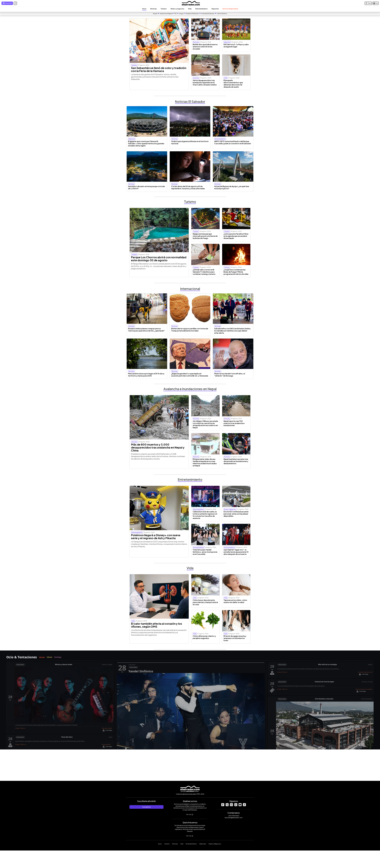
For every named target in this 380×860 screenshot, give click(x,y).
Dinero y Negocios (215, 844)
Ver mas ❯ (189, 814)
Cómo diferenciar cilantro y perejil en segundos (204, 637)
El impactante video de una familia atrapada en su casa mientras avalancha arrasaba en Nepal (205, 462)
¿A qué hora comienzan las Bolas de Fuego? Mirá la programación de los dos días (236, 272)
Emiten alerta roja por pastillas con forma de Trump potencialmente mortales (189, 329)
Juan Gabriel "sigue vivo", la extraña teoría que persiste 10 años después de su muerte (236, 552)
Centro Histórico (222, 13)
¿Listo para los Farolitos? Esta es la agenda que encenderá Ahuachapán (236, 236)
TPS (175, 13)
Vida (189, 9)
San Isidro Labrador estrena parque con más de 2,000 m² (146, 187)
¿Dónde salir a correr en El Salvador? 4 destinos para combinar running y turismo (204, 272)
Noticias (153, 9)
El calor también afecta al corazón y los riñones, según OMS (156, 625)
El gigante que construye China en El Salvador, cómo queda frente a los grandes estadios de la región (146, 143)
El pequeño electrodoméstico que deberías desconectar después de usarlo (233, 83)
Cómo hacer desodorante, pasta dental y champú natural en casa (205, 602)
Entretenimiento (201, 9)
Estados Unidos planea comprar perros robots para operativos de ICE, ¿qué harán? (146, 329)
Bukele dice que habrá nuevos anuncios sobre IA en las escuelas (205, 46)
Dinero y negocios (177, 9)
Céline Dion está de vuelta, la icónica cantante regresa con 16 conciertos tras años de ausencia (205, 515)
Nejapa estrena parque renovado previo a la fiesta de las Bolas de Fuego (205, 236)
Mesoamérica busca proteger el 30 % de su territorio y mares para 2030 (146, 375)
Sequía (155, 13)
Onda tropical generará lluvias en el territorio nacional (190, 142)
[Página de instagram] (231, 806)
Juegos (181, 13)
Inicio (144, 9)
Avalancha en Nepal (166, 13)
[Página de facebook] (222, 806)
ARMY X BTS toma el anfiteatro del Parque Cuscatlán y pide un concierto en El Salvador (232, 142)
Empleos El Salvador (192, 13)
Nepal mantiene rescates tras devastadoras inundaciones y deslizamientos (236, 461)
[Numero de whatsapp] (235, 806)
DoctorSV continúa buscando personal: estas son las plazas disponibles (236, 514)
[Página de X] (227, 806)
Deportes (215, 9)
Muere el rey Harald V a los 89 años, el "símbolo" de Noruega (229, 375)
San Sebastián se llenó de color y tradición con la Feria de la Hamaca (158, 69)
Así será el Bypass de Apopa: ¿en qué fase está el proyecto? (231, 187)
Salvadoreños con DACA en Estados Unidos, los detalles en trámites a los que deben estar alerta (232, 330)
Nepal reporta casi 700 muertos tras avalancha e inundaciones (234, 423)
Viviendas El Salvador (207, 13)
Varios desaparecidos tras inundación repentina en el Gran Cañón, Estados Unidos (205, 82)
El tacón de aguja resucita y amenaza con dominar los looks (235, 638)
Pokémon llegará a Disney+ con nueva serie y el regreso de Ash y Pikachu (155, 536)
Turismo (164, 9)
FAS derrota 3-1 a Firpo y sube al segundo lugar (236, 45)
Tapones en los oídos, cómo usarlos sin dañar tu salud (235, 601)
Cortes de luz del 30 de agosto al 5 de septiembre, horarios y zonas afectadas (188, 187)
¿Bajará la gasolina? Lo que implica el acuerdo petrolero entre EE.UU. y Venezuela (189, 375)
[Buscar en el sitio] (15, 3)
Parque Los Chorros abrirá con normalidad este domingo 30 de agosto (158, 259)
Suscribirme (146, 807)
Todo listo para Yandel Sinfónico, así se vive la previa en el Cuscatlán (205, 552)
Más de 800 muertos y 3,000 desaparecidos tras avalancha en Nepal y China (157, 447)
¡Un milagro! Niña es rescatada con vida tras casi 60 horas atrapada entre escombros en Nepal (205, 424)
